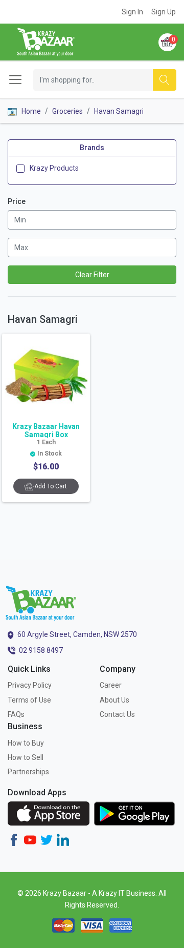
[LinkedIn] (63, 839)
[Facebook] (14, 839)
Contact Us (117, 714)
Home (30, 111)
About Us (114, 700)
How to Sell (25, 757)
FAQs (16, 714)
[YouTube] (30, 839)
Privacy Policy (30, 685)
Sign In (132, 11)
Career (111, 685)
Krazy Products (54, 168)
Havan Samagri (119, 111)
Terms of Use (29, 700)
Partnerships (28, 772)
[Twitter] (46, 839)
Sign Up (163, 11)
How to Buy (26, 743)
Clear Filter (92, 275)
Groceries (67, 111)
